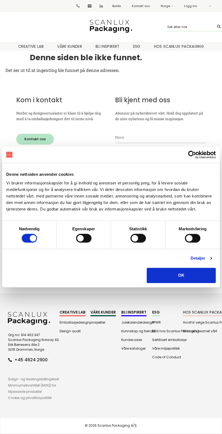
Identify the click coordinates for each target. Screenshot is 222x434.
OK (181, 275)
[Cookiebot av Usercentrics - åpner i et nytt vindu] (192, 155)
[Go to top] (202, 390)
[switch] (84, 238)
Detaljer (198, 258)
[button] (35, 139)
